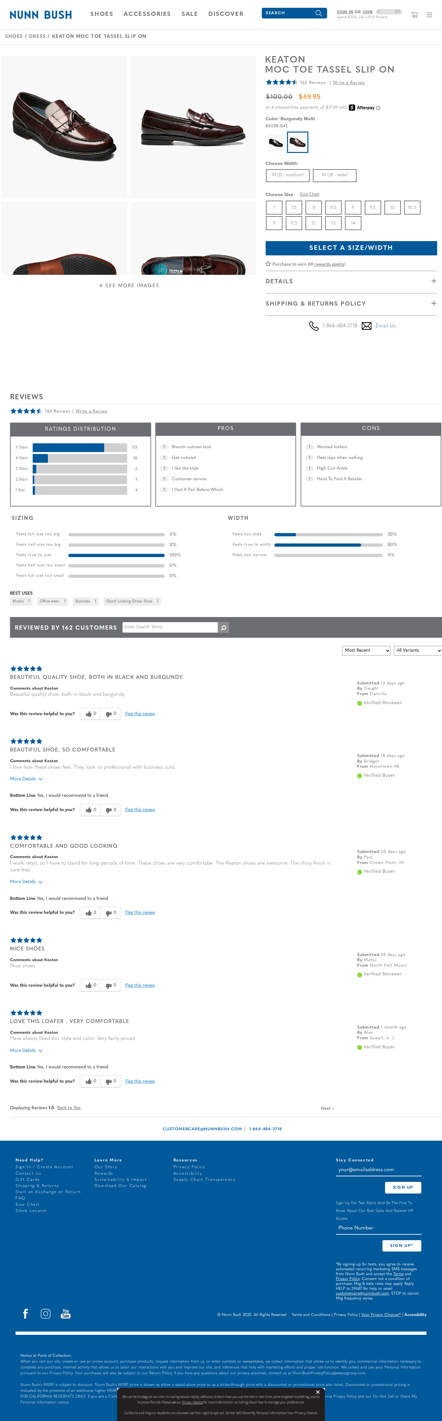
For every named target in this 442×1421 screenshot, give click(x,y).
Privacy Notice (192, 1402)
